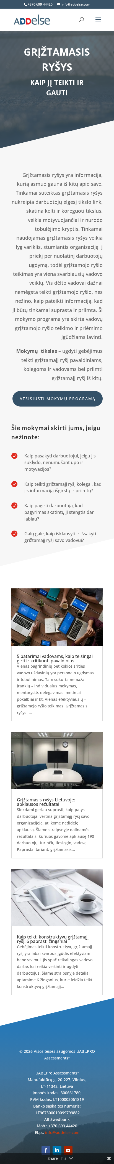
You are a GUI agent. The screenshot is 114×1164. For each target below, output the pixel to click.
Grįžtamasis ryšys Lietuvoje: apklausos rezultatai (46, 802)
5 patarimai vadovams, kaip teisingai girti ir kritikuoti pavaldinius (55, 658)
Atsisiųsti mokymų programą (57, 398)
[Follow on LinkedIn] (57, 1150)
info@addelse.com (62, 1132)
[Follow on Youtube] (68, 1150)
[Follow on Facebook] (46, 1150)
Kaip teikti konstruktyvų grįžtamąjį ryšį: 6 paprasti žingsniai (53, 939)
